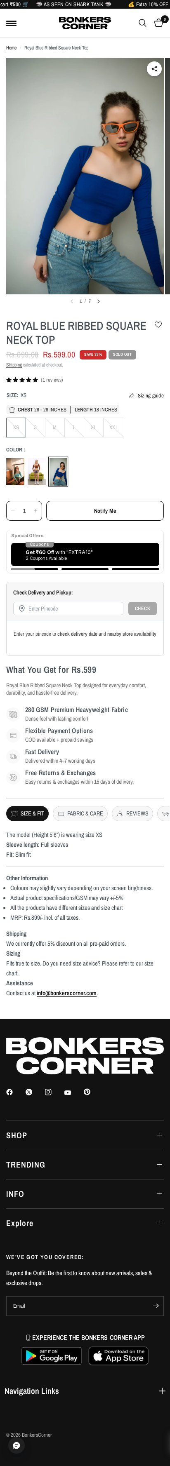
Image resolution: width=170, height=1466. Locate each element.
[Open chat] (16, 1445)
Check (143, 608)
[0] (157, 23)
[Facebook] (15, 1092)
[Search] (143, 23)
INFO (15, 1193)
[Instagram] (54, 1092)
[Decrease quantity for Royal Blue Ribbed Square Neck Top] (13, 510)
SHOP (16, 1135)
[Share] (154, 68)
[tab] (27, 813)
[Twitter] (35, 1092)
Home (11, 48)
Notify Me (105, 511)
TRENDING (25, 1164)
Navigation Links (32, 1390)
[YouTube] (73, 1093)
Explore (19, 1223)
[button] (51, 1355)
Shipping (14, 365)
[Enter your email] (155, 1306)
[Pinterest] (93, 1092)
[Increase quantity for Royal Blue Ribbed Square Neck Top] (35, 510)
